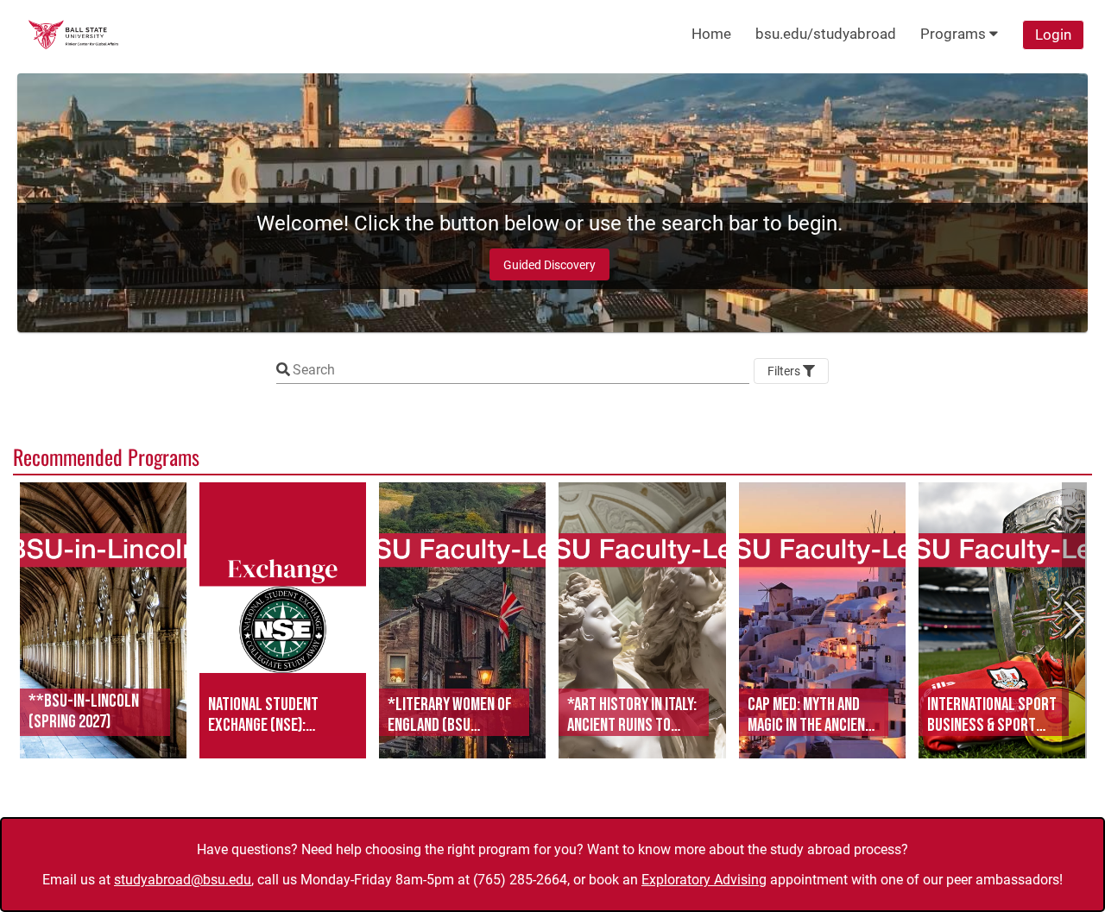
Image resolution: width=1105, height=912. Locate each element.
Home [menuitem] (711, 33)
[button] (103, 620)
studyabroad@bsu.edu (182, 879)
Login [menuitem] (1053, 34)
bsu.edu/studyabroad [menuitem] (825, 33)
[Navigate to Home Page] (73, 34)
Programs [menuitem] (954, 33)
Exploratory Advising (704, 879)
